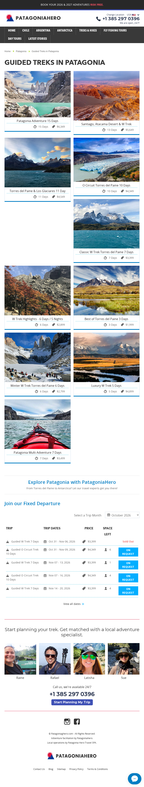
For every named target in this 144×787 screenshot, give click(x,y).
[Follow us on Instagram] (69, 721)
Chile (25, 30)
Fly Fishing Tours (115, 30)
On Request (128, 552)
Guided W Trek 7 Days (25, 541)
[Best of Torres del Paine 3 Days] (107, 290)
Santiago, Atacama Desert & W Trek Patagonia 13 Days (106, 125)
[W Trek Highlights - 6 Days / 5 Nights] (37, 290)
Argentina (43, 30)
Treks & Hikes (88, 30)
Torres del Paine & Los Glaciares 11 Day (37, 191)
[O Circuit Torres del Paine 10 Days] (107, 160)
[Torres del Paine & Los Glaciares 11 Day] (37, 162)
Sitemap (61, 769)
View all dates (72, 604)
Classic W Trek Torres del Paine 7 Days (107, 252)
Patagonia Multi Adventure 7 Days (38, 452)
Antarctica (64, 30)
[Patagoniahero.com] (72, 755)
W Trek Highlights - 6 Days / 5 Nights (37, 319)
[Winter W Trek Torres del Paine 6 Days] (37, 357)
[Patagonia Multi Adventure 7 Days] (37, 424)
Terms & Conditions (97, 769)
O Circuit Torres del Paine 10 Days (106, 185)
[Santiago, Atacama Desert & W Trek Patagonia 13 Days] (107, 95)
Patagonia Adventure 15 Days (37, 121)
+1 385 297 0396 (72, 694)
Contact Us (39, 769)
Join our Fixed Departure (32, 503)
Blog (51, 769)
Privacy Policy (76, 769)
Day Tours (14, 38)
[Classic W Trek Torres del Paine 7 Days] (107, 223)
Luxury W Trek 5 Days (106, 386)
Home (11, 30)
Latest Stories (37, 38)
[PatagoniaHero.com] (33, 18)
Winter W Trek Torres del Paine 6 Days (37, 386)
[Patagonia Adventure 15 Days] (37, 94)
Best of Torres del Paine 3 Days (106, 319)
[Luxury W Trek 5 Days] (107, 357)
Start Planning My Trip (72, 702)
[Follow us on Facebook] (77, 721)
